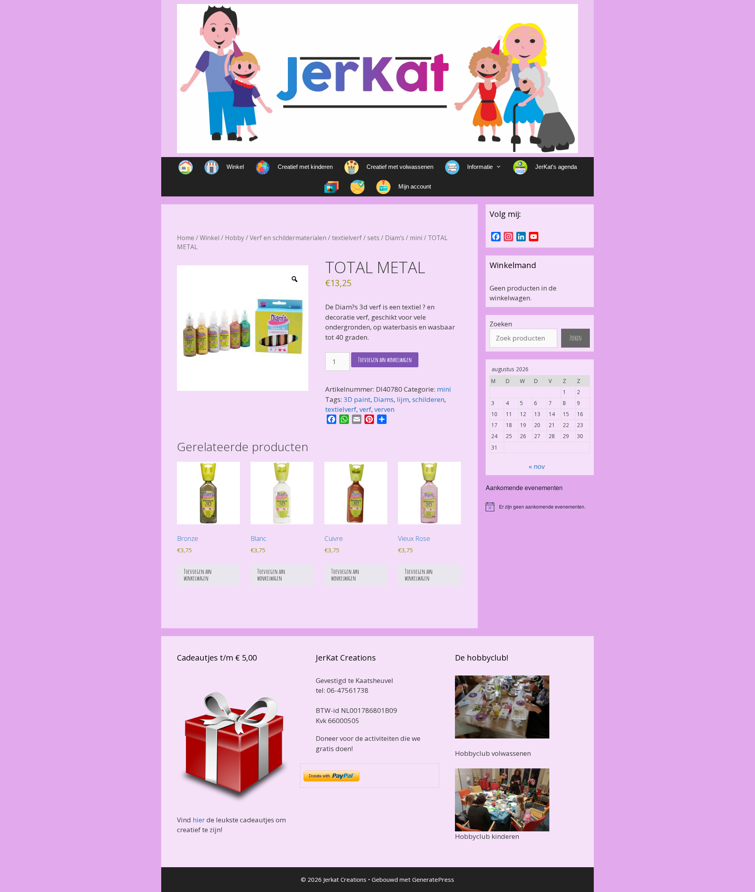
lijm (403, 399)
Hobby (234, 237)
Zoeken (501, 323)
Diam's (394, 237)
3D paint (357, 399)
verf (365, 409)
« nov (536, 466)
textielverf (347, 237)
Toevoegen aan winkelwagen (385, 359)
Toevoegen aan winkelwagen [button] (198, 574)
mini (416, 237)
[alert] (540, 506)
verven (384, 409)
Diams (384, 399)
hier (199, 819)
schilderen (428, 399)
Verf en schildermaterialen (288, 237)
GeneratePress (433, 879)
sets (373, 237)
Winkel (209, 237)
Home (185, 237)
